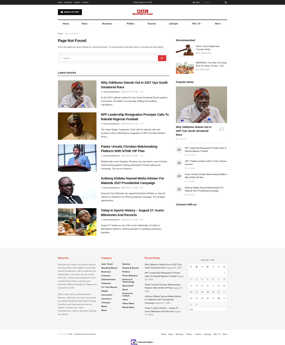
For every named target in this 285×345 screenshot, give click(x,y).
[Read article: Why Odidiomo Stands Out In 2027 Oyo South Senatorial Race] (77, 94)
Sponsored (127, 285)
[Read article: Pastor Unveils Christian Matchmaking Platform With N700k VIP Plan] (77, 158)
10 (196, 286)
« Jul (190, 309)
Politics (130, 23)
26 (208, 298)
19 (208, 292)
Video (125, 299)
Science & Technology (128, 280)
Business (107, 23)
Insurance (106, 298)
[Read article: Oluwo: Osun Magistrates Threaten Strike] (185, 51)
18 (202, 292)
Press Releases (130, 275)
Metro (104, 306)
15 (224, 286)
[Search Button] (225, 2)
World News (128, 307)
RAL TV (196, 23)
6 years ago (203, 70)
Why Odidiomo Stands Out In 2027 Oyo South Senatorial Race (194, 131)
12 (208, 286)
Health (104, 291)
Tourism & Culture (127, 294)
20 (213, 292)
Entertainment (108, 279)
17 (196, 292)
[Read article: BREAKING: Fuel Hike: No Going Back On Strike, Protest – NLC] (185, 67)
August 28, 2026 (130, 92)
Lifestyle (173, 23)
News (85, 23)
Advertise (68, 2)
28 (219, 298)
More (217, 23)
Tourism (151, 23)
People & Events (130, 268)
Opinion (126, 264)
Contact (85, 2)
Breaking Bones (109, 268)
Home (66, 23)
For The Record (109, 287)
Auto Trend (107, 264)
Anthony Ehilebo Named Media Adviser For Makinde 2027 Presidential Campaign (163, 299)
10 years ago (204, 53)
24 (196, 298)
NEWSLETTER (71, 12)
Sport (125, 289)
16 (191, 292)
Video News (128, 303)
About (60, 2)
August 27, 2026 (130, 156)
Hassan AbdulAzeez (111, 92)
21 (219, 292)
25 (202, 298)
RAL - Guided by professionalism (82, 334)
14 (219, 286)
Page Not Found (71, 34)
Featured (105, 283)
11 (202, 286)
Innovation (106, 295)
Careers (77, 2)
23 (191, 298)
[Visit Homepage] (143, 12)
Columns (105, 275)
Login (197, 2)
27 (213, 298)
